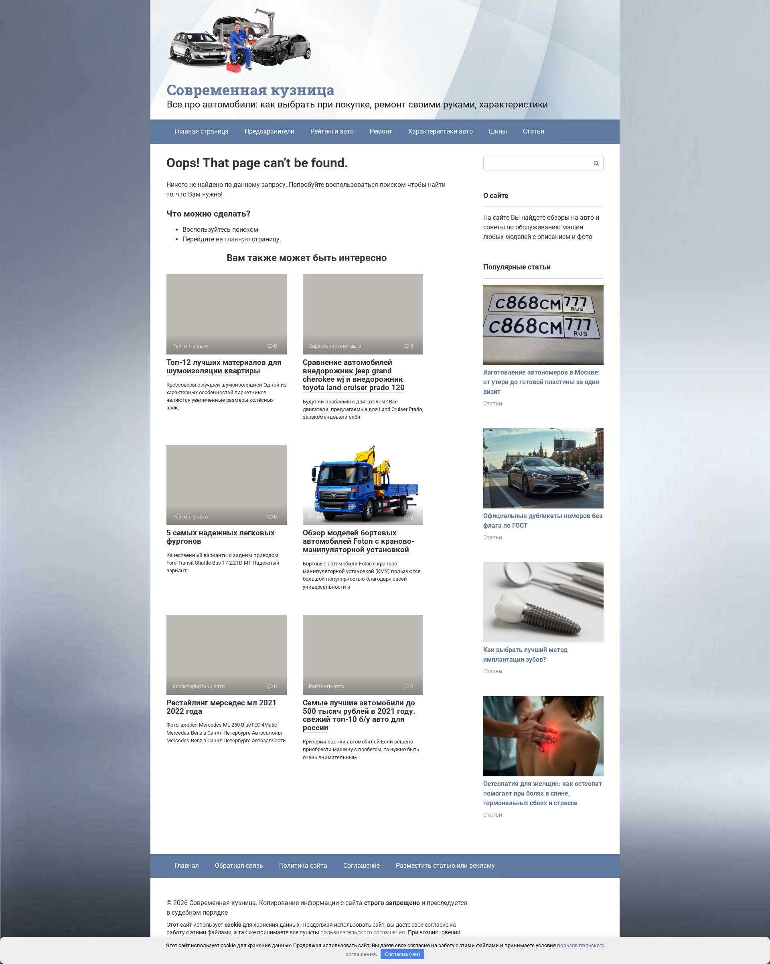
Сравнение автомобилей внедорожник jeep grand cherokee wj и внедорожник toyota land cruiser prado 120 (354, 375)
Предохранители (269, 131)
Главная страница (201, 131)
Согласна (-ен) (402, 954)
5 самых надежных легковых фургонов (220, 537)
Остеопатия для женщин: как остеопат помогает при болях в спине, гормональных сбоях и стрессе (542, 793)
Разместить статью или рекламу (445, 865)
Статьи (533, 131)
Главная (186, 865)
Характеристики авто (440, 131)
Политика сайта (303, 865)
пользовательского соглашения (362, 932)
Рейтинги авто (332, 131)
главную (237, 239)
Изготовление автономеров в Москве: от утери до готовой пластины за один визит (541, 382)
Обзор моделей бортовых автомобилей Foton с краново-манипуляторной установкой (358, 541)
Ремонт (381, 131)
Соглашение (361, 865)
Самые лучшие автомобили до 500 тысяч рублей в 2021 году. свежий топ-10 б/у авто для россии (359, 715)
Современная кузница (250, 89)
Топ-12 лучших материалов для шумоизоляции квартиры (224, 366)
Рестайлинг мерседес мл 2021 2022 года (221, 707)
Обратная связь (239, 865)
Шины (498, 131)
